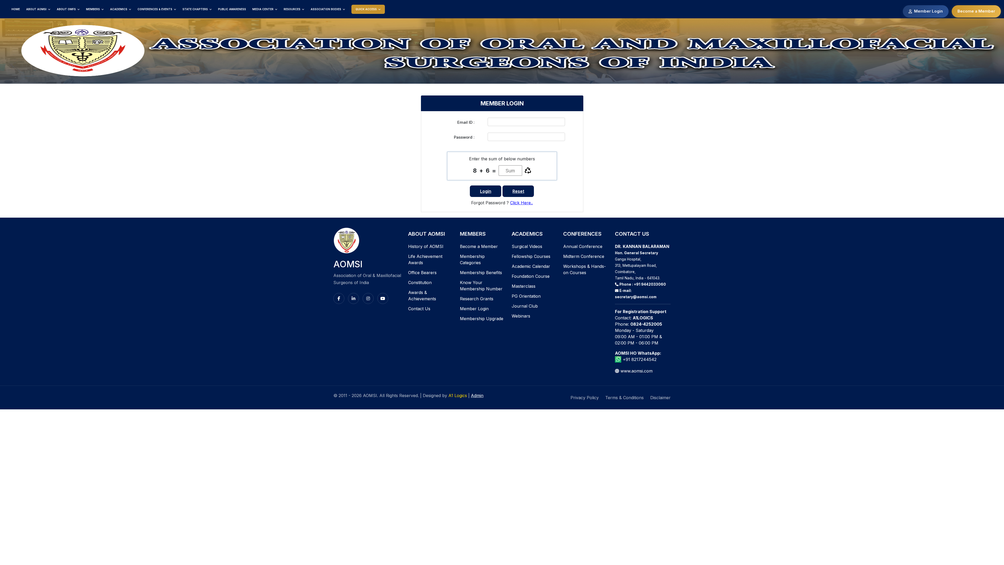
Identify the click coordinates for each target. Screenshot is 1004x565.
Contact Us (419, 308)
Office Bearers (422, 272)
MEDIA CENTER (262, 9)
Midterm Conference (583, 256)
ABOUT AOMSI (36, 9)
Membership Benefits (481, 272)
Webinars (521, 316)
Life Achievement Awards (425, 259)
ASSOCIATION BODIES (326, 9)
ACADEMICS (118, 9)
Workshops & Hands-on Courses (584, 269)
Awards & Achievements (422, 295)
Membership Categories (472, 259)
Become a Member (976, 11)
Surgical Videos (527, 246)
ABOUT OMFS (66, 9)
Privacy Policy (585, 397)
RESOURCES (292, 9)
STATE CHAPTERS (195, 9)
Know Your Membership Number (481, 285)
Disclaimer (660, 397)
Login (485, 191)
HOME (16, 9)
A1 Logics (458, 395)
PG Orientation (526, 296)
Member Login (928, 11)
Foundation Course (531, 276)
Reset (518, 191)
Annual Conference (582, 246)
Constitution (420, 282)
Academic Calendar (531, 266)
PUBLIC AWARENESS (232, 9)
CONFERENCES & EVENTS (155, 9)
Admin (477, 395)
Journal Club (525, 306)
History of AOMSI (425, 246)
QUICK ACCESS (366, 9)
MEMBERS (93, 9)
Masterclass (523, 286)
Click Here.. (521, 202)
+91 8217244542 (640, 359)
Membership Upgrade (481, 318)
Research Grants (476, 298)
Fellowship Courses (531, 256)
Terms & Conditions (624, 397)
